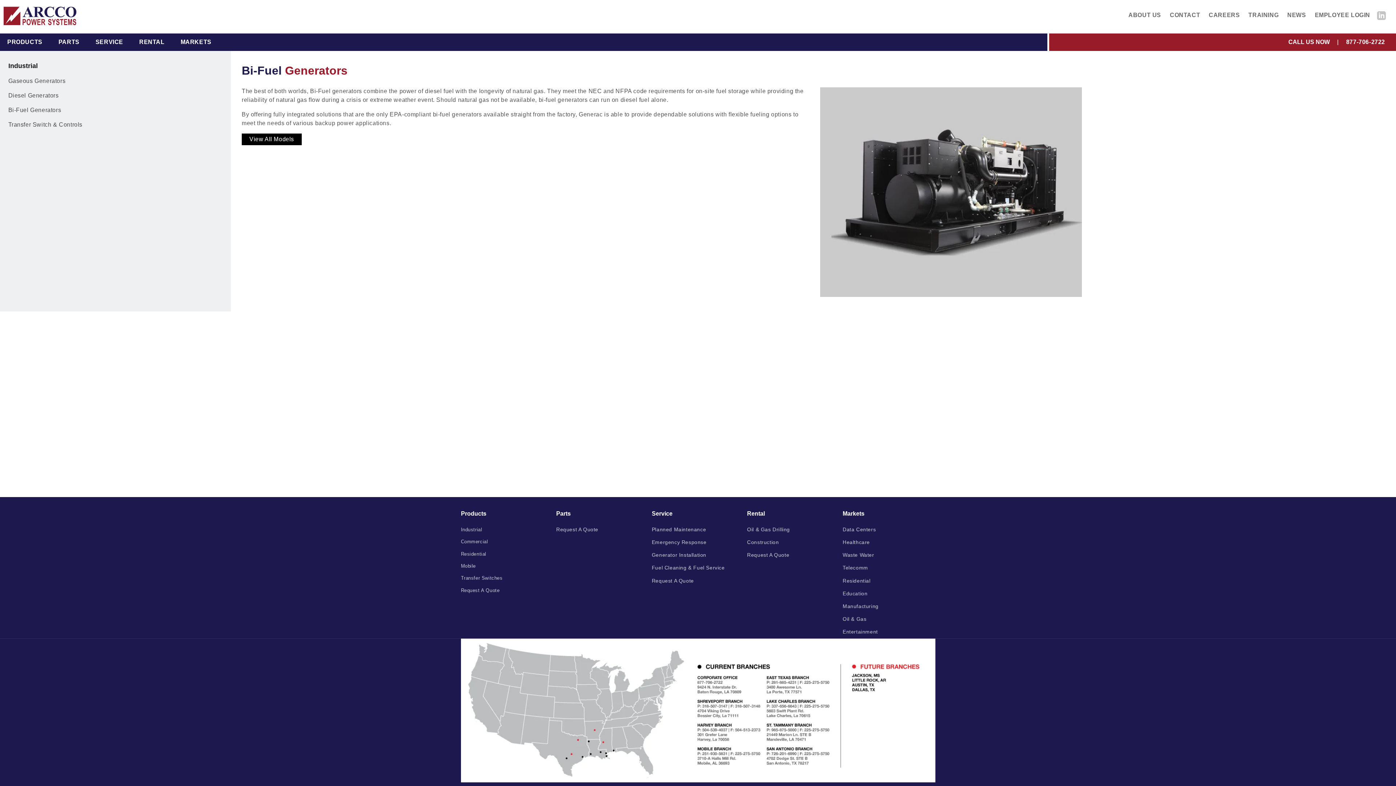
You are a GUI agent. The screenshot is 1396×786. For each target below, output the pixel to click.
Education (855, 593)
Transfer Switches (482, 578)
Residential (474, 554)
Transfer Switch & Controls (45, 125)
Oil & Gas (854, 619)
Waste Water (858, 555)
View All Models (271, 139)
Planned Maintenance (679, 529)
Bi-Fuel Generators (34, 110)
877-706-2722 (1365, 42)
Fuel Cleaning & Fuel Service (688, 568)
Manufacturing (861, 606)
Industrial (471, 529)
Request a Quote (480, 590)
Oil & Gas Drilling (768, 529)
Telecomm (855, 568)
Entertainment (860, 632)
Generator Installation (679, 555)
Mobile (468, 566)
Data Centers (859, 529)
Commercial (474, 541)
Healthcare (856, 542)
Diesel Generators (33, 95)
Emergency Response (679, 542)
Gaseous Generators (37, 81)
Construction (763, 542)
